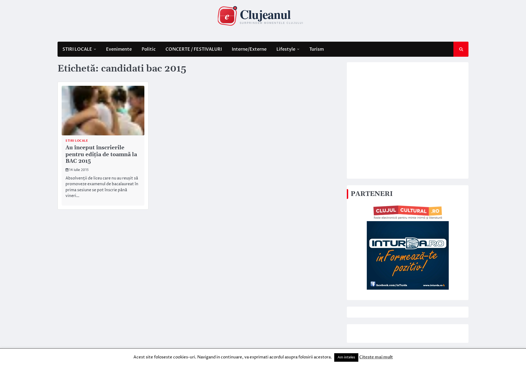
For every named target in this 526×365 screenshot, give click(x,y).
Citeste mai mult (376, 357)
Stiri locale (76, 140)
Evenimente (119, 49)
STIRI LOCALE (77, 49)
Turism (316, 49)
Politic (149, 49)
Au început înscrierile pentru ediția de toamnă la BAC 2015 (101, 154)
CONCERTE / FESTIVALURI (193, 49)
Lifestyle (285, 49)
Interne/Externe (249, 49)
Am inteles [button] (346, 357)
